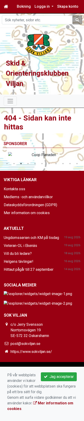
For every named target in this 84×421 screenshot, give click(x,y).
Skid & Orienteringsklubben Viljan (37, 73)
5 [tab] (35, 163)
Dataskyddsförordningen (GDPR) (30, 205)
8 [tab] (56, 163)
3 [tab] (21, 163)
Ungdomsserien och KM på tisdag (31, 237)
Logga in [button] (43, 6)
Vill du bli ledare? (18, 253)
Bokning (24, 6)
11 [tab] (77, 163)
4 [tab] (28, 163)
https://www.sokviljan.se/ (31, 351)
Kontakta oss (14, 189)
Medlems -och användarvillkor (28, 197)
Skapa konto (67, 6)
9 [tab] (63, 163)
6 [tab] (42, 163)
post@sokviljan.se (25, 343)
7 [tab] (49, 163)
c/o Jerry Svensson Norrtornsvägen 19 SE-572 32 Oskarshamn (29, 330)
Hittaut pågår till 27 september (28, 269)
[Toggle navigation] (10, 101)
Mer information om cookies (27, 213)
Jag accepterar (61, 376)
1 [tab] (7, 163)
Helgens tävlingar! (18, 261)
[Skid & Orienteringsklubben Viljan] (39, 44)
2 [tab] (14, 163)
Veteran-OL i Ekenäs (20, 245)
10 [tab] (70, 163)
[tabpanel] (42, 155)
